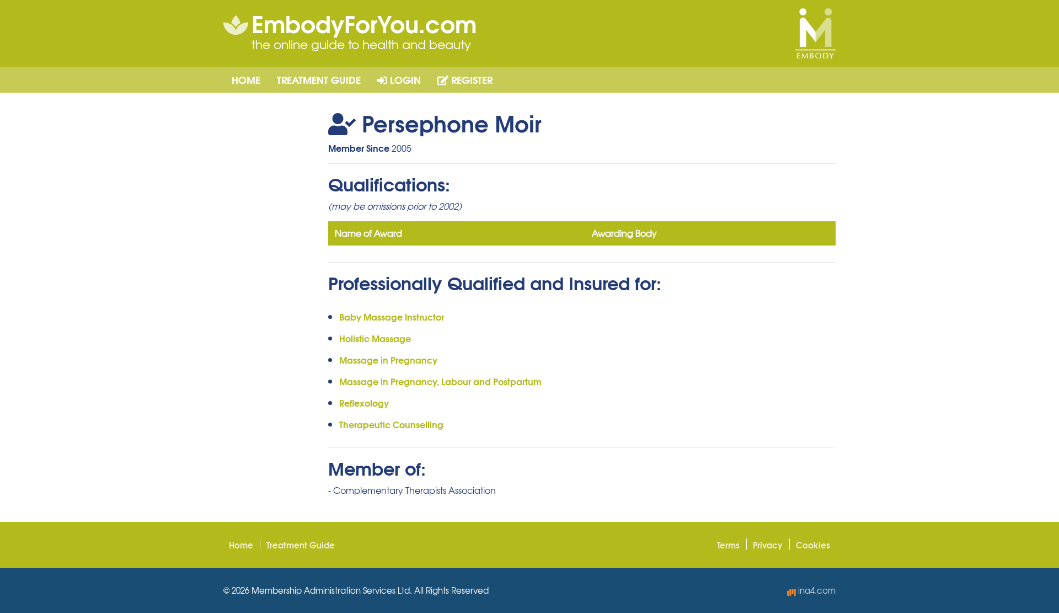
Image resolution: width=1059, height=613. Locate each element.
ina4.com (816, 590)
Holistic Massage (375, 338)
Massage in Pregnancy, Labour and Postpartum (440, 381)
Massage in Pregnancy (388, 359)
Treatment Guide (319, 79)
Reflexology (364, 402)
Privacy (768, 544)
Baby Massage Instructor (391, 316)
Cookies (813, 544)
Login (404, 79)
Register (470, 79)
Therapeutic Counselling (391, 424)
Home (246, 79)
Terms (728, 544)
